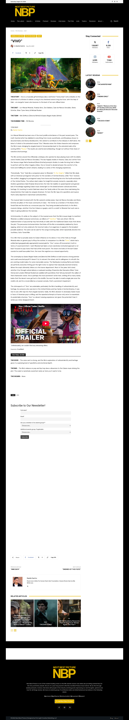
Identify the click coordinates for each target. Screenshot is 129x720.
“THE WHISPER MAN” (104, 84)
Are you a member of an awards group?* (33, 422)
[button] (113, 21)
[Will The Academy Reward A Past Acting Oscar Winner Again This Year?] (69, 613)
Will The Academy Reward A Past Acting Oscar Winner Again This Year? (69, 622)
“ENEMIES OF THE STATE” (71, 569)
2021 (25, 31)
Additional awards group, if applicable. (32, 429)
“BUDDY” (100, 133)
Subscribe (109, 55)
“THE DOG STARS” (45, 624)
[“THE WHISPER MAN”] (90, 83)
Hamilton (53, 219)
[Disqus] (46, 469)
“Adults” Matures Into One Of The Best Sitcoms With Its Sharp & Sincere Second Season (107, 108)
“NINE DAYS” (15, 569)
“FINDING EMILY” (103, 96)
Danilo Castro (17, 36)
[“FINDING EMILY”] (90, 95)
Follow (95, 41)
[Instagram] (114, 1)
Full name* (24, 410)
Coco (67, 240)
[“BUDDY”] (90, 132)
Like (108, 41)
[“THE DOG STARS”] (45, 613)
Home (12, 31)
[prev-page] (12, 630)
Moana (24, 149)
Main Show (22, 613)
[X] (117, 1)
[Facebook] (112, 1)
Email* (22, 416)
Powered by (14, 349)
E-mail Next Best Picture (64, 701)
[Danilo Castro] (12, 46)
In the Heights (59, 173)
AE (69, 618)
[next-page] (15, 630)
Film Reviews (19, 31)
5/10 (18, 395)
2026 (45, 622)
